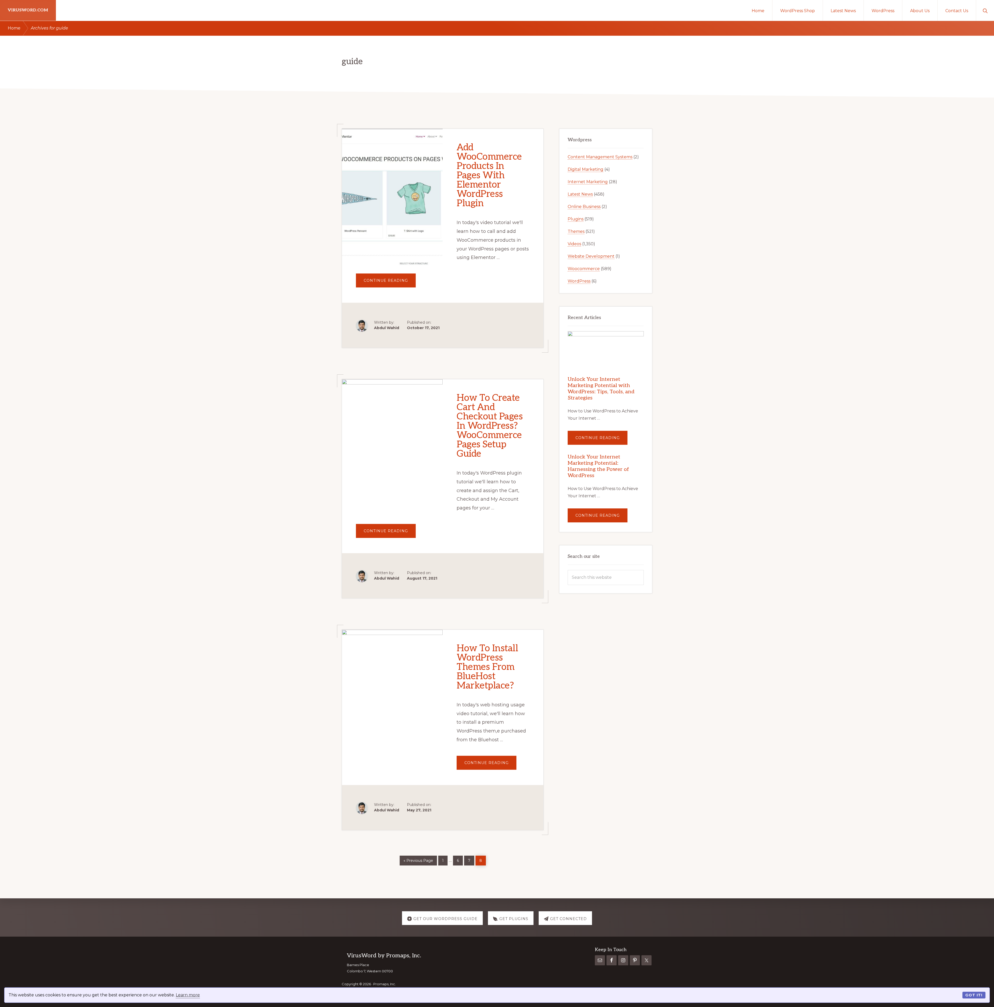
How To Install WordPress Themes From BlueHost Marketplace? (487, 667)
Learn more (188, 995)
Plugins (575, 219)
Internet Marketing (588, 181)
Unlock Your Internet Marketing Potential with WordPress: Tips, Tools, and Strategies (601, 388)
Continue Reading (390, 282)
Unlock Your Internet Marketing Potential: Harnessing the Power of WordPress (598, 466)
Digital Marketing (585, 169)
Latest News (580, 194)
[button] (985, 10)
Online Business (584, 206)
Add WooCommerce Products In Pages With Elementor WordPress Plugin (489, 175)
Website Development (591, 256)
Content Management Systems (600, 156)
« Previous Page (418, 860)
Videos (574, 243)
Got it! (973, 995)
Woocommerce (584, 268)
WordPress (579, 281)
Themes (576, 231)
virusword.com (28, 10)
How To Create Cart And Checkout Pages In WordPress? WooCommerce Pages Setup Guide (490, 426)
